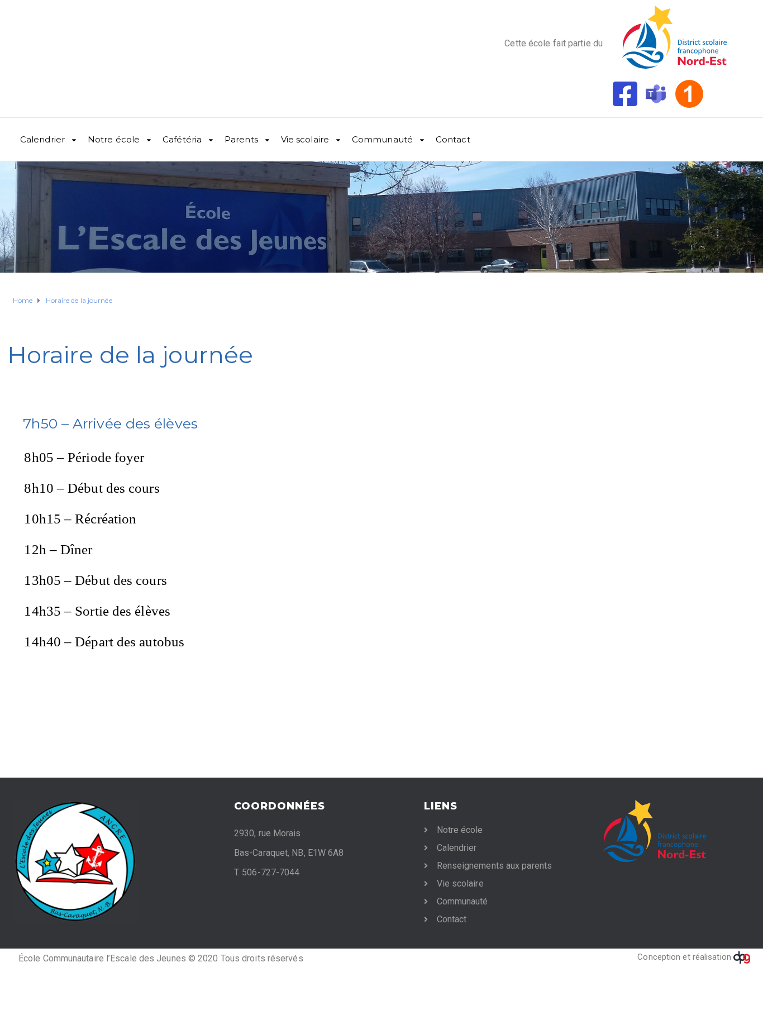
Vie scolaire (305, 139)
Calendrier (42, 139)
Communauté (382, 139)
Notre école (114, 139)
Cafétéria (182, 139)
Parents (241, 139)
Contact (453, 139)
